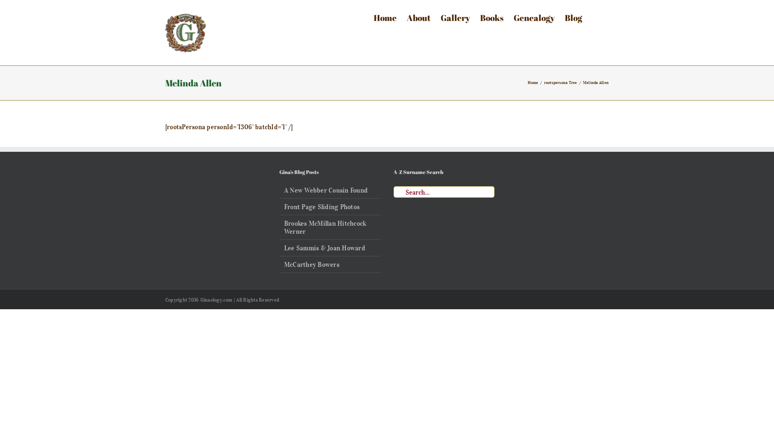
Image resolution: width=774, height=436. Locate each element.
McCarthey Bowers (311, 264)
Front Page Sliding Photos (322, 207)
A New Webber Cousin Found (326, 190)
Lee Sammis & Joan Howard (324, 248)
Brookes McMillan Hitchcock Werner (325, 227)
